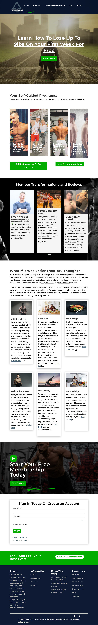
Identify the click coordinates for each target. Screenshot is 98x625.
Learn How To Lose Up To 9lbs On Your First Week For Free (49, 44)
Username (17, 508)
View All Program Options (70, 164)
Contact (75, 596)
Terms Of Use (77, 582)
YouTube (75, 575)
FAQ (71, 5)
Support (33, 585)
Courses (33, 582)
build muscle (16, 361)
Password (17, 516)
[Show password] (82, 520)
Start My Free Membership (69, 556)
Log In (29, 12)
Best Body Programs (54, 5)
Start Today (49, 58)
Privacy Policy (77, 578)
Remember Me (21, 524)
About (36, 5)
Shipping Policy (78, 589)
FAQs (74, 592)
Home (26, 5)
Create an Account (21, 540)
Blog (79, 5)
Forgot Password (20, 537)
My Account (35, 578)
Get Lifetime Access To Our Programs (28, 166)
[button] (12, 222)
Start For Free (18, 483)
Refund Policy (77, 585)
